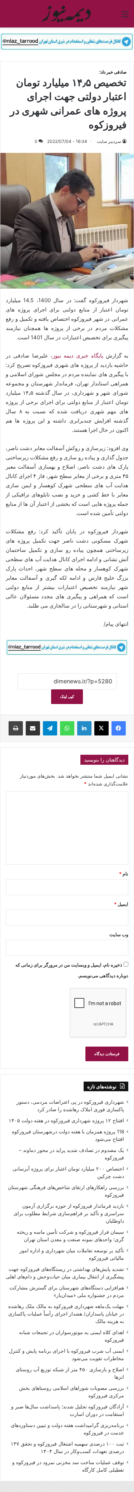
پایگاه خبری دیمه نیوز (78, 355)
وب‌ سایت (118, 934)
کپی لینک (67, 696)
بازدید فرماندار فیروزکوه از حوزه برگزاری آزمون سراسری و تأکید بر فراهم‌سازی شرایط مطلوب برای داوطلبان (69, 1213)
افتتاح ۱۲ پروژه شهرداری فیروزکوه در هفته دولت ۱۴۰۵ (66, 1120)
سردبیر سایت (109, 141)
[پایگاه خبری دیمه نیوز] (67, 14)
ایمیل (121, 904)
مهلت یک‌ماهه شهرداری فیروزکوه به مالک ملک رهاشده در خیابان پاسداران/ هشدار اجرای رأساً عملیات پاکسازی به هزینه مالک (66, 1313)
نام (123, 874)
